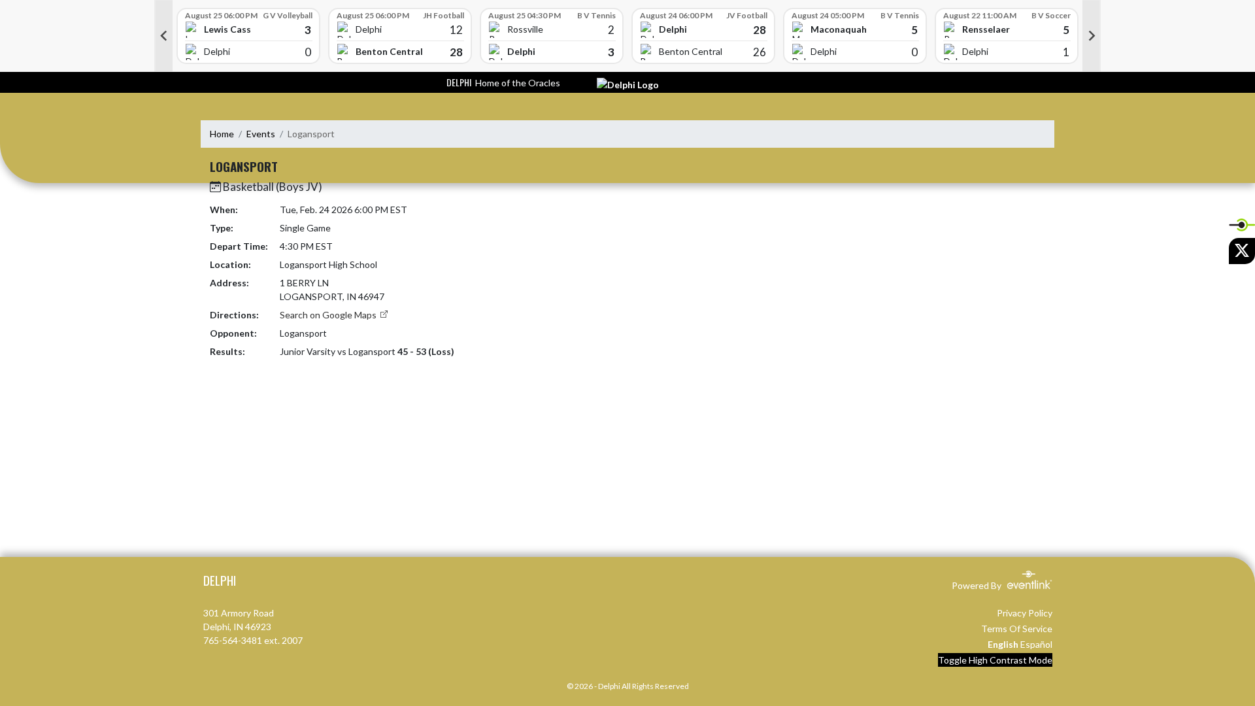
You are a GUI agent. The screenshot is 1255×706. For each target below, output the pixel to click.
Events (260, 133)
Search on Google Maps (329, 314)
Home (222, 133)
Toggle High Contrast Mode (995, 659)
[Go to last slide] (163, 36)
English (1003, 644)
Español (1036, 644)
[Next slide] (1091, 36)
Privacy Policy (1024, 612)
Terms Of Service (1016, 628)
